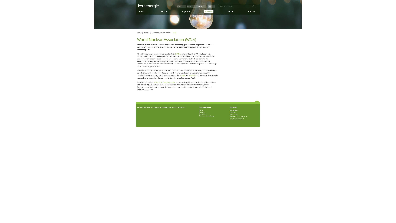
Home (141, 11)
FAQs (189, 6)
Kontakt (199, 6)
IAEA (183, 75)
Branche (208, 11)
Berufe (230, 11)
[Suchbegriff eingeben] (253, 6)
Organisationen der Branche (161, 33)
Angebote (186, 11)
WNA (179, 54)
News (179, 6)
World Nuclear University (165, 82)
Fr (213, 6)
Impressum (203, 114)
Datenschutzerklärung (206, 116)
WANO (193, 75)
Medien (251, 11)
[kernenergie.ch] (157, 6)
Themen (163, 11)
